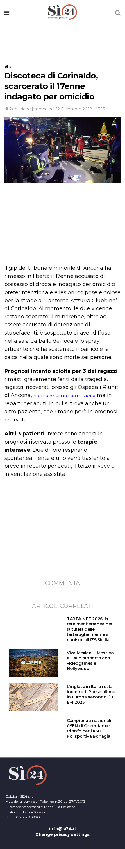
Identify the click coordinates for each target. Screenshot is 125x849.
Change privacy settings (62, 834)
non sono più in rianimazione (64, 395)
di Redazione (17, 109)
